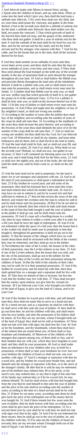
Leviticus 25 (40, 3)
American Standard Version (17, 3)
